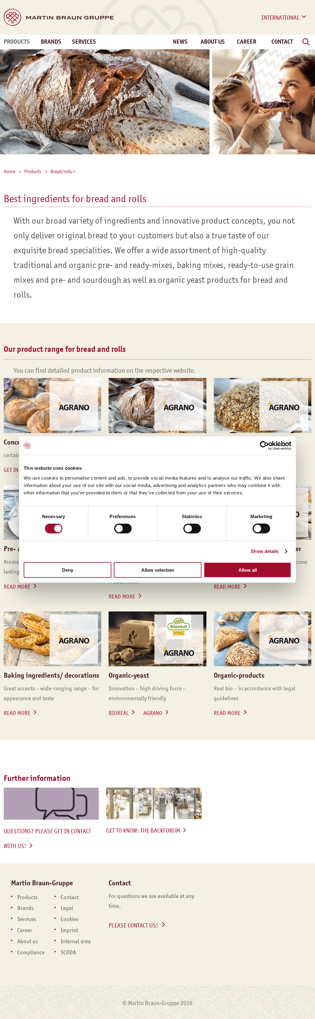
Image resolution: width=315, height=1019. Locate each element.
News (180, 42)
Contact (282, 42)
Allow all (247, 569)
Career (246, 42)
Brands (51, 42)
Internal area (76, 941)
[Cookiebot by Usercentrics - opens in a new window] (264, 445)
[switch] (123, 529)
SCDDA (68, 952)
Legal (67, 908)
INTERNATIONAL (280, 17)
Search (306, 48)
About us (27, 941)
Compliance (31, 952)
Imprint (69, 930)
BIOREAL (119, 713)
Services (84, 42)
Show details (265, 551)
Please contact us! (133, 925)
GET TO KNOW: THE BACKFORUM (143, 830)
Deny (67, 569)
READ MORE (17, 586)
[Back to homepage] (59, 17)
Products (17, 42)
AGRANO (152, 713)
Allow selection (157, 569)
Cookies (69, 919)
